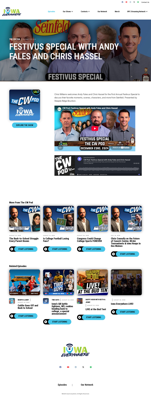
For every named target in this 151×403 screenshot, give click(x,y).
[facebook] (122, 2)
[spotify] (138, 2)
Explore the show (24, 125)
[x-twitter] (134, 2)
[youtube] (126, 2)
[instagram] (130, 2)
